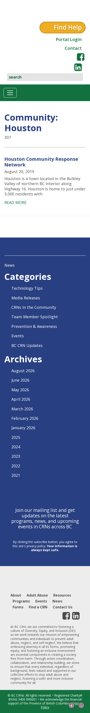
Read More (15, 202)
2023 (15, 456)
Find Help (68, 27)
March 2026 (22, 408)
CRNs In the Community (33, 307)
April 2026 (20, 399)
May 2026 (20, 389)
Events (17, 335)
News (9, 265)
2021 (15, 475)
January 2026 (23, 427)
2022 (15, 465)
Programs (21, 601)
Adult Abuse (37, 595)
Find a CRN (38, 607)
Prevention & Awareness (34, 326)
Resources (62, 595)
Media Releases (25, 297)
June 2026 (20, 380)
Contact (73, 48)
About (15, 595)
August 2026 (23, 370)
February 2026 (24, 418)
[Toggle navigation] (10, 93)
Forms (18, 607)
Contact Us (62, 607)
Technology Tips (27, 288)
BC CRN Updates (27, 345)
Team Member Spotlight (34, 316)
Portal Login (69, 39)
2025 (15, 437)
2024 (15, 446)
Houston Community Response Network (41, 162)
